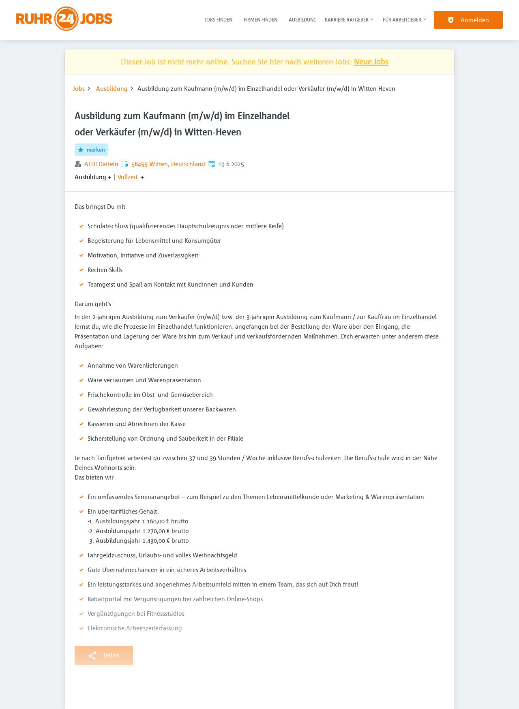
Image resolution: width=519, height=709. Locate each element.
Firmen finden (260, 19)
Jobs (79, 88)
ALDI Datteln (101, 164)
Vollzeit (127, 176)
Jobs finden (218, 19)
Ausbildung (303, 19)
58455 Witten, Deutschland (168, 164)
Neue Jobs (371, 61)
